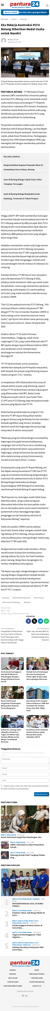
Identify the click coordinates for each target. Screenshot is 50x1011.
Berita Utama (23, 921)
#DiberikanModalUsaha (22, 598)
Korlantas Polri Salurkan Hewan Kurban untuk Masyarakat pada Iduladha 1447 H (37, 733)
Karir (36, 970)
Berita (3, 835)
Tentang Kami (37, 978)
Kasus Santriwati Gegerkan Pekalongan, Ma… (22, 837)
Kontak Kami (12, 982)
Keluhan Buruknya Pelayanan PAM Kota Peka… (27, 948)
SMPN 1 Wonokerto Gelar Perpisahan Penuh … (27, 846)
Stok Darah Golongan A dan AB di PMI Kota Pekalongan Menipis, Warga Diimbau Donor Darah (11, 677)
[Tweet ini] (34, 621)
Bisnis (31, 921)
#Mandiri (27, 602)
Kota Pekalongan (25, 899)
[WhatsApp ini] (46, 621)
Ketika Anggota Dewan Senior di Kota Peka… (27, 926)
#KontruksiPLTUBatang (11, 602)
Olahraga (36, 899)
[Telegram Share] (40, 621)
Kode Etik (36, 986)
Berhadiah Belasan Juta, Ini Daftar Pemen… (27, 904)
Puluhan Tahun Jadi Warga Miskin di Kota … (28, 914)
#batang (5, 598)
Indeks (13, 970)
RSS (26, 996)
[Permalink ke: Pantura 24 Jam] (3, 40)
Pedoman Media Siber (13, 986)
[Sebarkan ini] (28, 621)
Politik (25, 923)
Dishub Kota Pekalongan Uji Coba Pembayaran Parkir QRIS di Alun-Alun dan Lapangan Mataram (37, 675)
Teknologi (26, 945)
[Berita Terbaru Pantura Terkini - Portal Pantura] (25, 4)
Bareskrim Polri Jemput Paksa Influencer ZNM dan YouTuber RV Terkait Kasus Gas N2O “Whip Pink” (37, 706)
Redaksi (12, 974)
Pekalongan (11, 835)
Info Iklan (12, 978)
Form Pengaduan (36, 982)
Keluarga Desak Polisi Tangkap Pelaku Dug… (27, 856)
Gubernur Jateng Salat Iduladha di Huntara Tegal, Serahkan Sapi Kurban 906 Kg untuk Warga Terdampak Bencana (11, 736)
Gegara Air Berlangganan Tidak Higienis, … (26, 936)
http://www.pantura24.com (18, 613)
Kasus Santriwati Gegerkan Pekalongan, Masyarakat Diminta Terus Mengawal (11, 704)
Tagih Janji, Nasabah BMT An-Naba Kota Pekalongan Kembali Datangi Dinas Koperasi (38, 634)
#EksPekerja (39, 598)
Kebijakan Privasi (36, 974)
